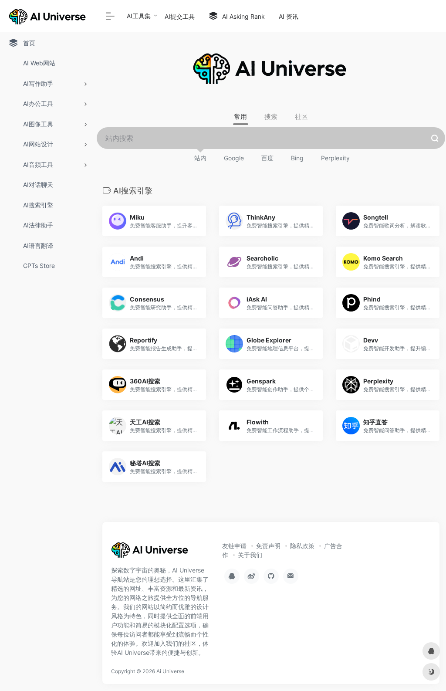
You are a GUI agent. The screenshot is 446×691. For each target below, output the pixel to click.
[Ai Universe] (150, 553)
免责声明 (268, 545)
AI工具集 (139, 16)
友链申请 (234, 545)
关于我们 (250, 555)
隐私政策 (302, 545)
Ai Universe (170, 671)
